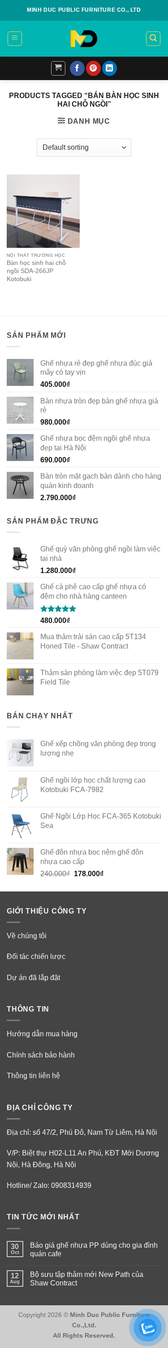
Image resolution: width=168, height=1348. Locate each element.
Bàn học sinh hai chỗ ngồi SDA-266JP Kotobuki (36, 271)
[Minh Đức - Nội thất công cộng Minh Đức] (84, 39)
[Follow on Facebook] (77, 68)
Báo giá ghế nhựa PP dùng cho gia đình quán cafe (94, 1249)
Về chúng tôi (27, 936)
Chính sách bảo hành (41, 1055)
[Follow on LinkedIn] (109, 68)
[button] (15, 38)
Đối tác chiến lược (36, 956)
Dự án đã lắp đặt (33, 977)
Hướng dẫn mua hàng (42, 1034)
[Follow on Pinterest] (93, 68)
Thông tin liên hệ (33, 1075)
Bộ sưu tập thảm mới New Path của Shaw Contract (86, 1279)
